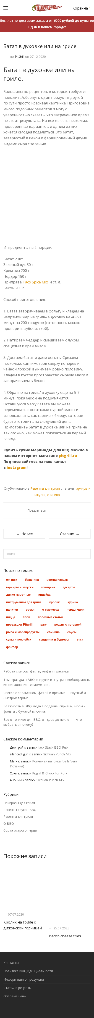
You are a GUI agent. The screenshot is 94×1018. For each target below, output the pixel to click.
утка (80, 639)
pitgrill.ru (68, 455)
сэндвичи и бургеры (54, 639)
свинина (53, 495)
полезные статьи (50, 617)
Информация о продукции (23, 979)
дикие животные (18, 594)
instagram (16, 467)
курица (73, 602)
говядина (48, 587)
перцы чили (75, 609)
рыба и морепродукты (22, 632)
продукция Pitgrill (19, 624)
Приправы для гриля (19, 803)
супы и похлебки (18, 639)
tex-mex (11, 579)
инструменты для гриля (24, 602)
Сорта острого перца (20, 830)
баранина (32, 579)
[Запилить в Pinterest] (65, 510)
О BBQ (8, 823)
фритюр (12, 647)
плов (26, 617)
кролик (54, 602)
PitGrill (19, 56)
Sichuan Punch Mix (57, 754)
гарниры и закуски (20, 587)
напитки (12, 609)
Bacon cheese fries (65, 935)
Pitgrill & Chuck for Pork (49, 773)
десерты (69, 587)
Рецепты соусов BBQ (20, 810)
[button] (86, 554)
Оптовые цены (14, 996)
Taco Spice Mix (35, 282)
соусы (71, 632)
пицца (10, 617)
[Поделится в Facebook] (52, 510)
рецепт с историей (67, 624)
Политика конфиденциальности (28, 971)
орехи (30, 609)
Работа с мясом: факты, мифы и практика (36, 671)
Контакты (11, 962)
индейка (44, 594)
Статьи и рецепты (17, 988)
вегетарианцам (57, 579)
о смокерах (50, 609)
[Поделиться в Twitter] (58, 510)
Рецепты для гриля (45, 488)
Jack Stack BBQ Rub (53, 747)
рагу (43, 624)
